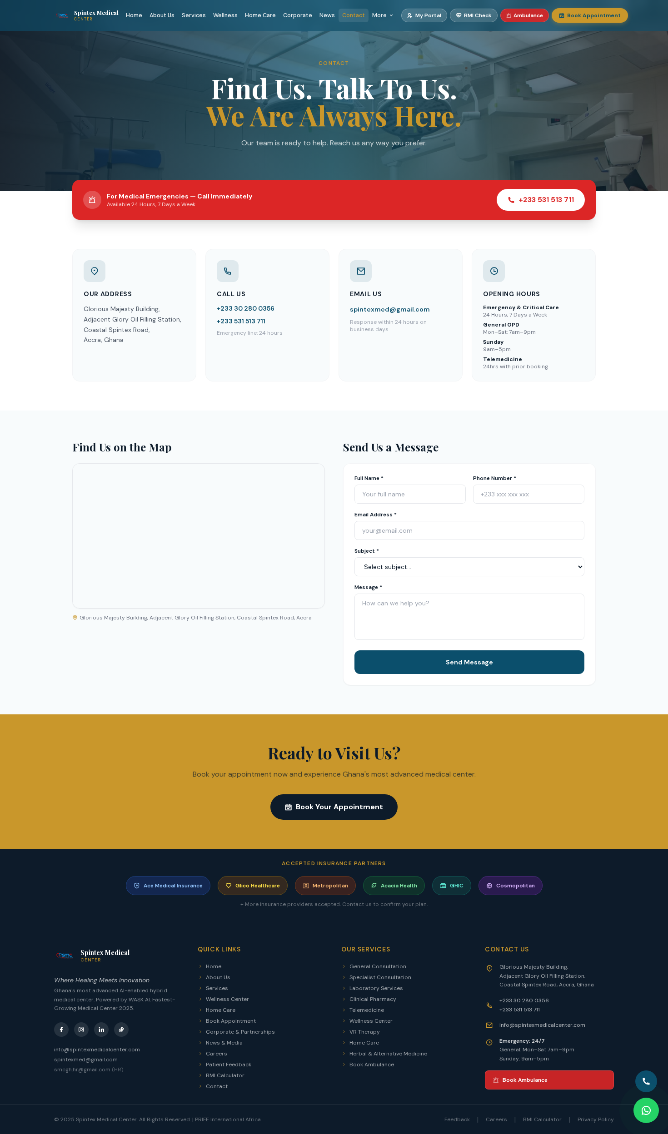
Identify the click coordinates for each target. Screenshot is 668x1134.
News (327, 15)
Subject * (366, 551)
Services (194, 15)
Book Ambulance (371, 1064)
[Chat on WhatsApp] (646, 1110)
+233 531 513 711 (546, 199)
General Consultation (377, 966)
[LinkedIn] (101, 1029)
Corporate (297, 15)
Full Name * (369, 478)
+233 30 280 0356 (245, 308)
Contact (353, 15)
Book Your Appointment (339, 807)
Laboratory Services (376, 988)
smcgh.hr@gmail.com (88, 1069)
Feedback (457, 1119)
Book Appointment (594, 15)
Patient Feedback (228, 1064)
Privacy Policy (596, 1119)
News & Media (224, 1042)
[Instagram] (81, 1029)
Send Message (469, 662)
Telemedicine (366, 1010)
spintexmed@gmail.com (390, 309)
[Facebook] (61, 1029)
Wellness (225, 15)
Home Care (260, 15)
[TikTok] (121, 1029)
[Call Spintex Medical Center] (646, 1081)
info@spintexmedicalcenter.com (97, 1049)
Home (134, 15)
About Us (162, 15)
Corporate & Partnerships (240, 1031)
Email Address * (375, 514)
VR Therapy (364, 1031)
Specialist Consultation (380, 977)
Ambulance (528, 15)
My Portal (428, 15)
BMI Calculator (225, 1075)
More (379, 15)
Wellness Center (227, 999)
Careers (216, 1053)
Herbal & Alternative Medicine (388, 1053)
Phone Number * (494, 478)
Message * (368, 587)
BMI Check (478, 15)
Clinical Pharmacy (372, 999)
